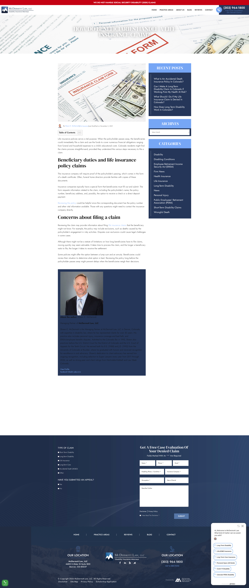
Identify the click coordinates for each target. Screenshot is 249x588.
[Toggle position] (238, 526)
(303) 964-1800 (234, 7)
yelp (75, 372)
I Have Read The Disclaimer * (150, 515)
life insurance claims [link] (117, 225)
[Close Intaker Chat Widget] (242, 526)
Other (62, 473)
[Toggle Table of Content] (78, 132)
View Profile (64, 369)
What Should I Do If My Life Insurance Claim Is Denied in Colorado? (168, 99)
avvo (79, 372)
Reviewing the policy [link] (67, 203)
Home (154, 10)
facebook (63, 372)
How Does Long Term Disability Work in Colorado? (169, 108)
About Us (180, 10)
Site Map (74, 581)
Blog (189, 10)
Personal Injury (161, 195)
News (156, 190)
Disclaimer (143, 511)
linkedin (70, 372)
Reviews (198, 10)
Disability (158, 154)
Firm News (159, 171)
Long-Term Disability (164, 185)
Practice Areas (166, 10)
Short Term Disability (67, 452)
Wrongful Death (162, 212)
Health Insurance (162, 176)
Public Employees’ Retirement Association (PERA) (168, 201)
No (61, 488)
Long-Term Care (65, 464)
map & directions (172, 566)
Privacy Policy (153, 511)
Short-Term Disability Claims (167, 207)
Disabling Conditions (164, 159)
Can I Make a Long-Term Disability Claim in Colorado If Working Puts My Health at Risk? (170, 89)
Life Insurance (83, 126)
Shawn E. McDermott (72, 126)
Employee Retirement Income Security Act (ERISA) (168, 165)
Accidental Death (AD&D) (69, 469)
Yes (61, 484)
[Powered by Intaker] (232, 584)
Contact (209, 10)
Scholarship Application (106, 581)
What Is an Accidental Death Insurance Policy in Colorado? (169, 80)
